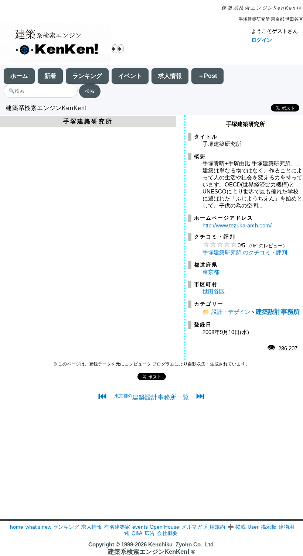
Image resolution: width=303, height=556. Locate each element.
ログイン (261, 40)
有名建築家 (117, 527)
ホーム (19, 76)
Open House (164, 527)
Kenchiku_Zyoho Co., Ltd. (181, 544)
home (16, 527)
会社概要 (167, 533)
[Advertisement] (151, 467)
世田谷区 (213, 291)
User (253, 527)
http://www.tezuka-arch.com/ (237, 225)
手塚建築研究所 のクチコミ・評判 (244, 252)
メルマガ (191, 527)
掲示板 (268, 527)
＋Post (207, 76)
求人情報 (170, 76)
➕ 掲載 (236, 527)
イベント (130, 76)
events (140, 527)
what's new (38, 527)
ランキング (87, 76)
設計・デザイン (230, 312)
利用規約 (214, 527)
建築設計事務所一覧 (152, 397)
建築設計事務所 (278, 311)
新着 (50, 76)
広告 (149, 533)
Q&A (137, 533)
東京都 (210, 272)
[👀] (55, 43)
